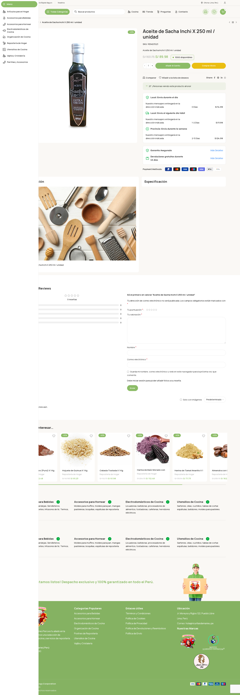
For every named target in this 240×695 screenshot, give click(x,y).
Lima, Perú (182, 618)
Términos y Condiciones (138, 613)
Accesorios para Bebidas (87, 613)
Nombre (131, 347)
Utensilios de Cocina (84, 638)
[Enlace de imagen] (188, 641)
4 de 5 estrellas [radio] (154, 310)
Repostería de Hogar (72, 474)
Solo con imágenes (192, 399)
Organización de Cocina (86, 628)
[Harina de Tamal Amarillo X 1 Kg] (189, 450)
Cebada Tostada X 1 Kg (111, 470)
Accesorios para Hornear (87, 618)
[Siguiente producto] (236, 22)
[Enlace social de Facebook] (214, 78)
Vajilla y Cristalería (83, 643)
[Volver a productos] (233, 22)
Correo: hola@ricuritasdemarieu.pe (195, 623)
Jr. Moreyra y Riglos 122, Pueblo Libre (195, 613)
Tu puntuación (135, 310)
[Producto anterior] (229, 22)
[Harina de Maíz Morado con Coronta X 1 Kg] (152, 450)
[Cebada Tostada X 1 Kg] (115, 450)
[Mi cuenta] (224, 3)
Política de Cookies (135, 618)
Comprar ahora (208, 65)
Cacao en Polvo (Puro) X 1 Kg (39, 470)
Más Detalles (216, 150)
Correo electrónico (137, 359)
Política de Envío (134, 633)
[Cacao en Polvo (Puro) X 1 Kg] (40, 450)
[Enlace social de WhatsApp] (225, 78)
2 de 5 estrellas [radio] (149, 310)
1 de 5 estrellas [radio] (147, 310)
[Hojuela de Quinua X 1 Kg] (77, 450)
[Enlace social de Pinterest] (218, 78)
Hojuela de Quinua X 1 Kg (74, 470)
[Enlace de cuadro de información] (41, 502)
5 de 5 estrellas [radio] (156, 310)
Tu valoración (134, 314)
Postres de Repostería (86, 633)
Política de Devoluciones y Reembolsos (146, 628)
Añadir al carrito (173, 65)
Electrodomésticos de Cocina (89, 623)
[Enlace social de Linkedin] (221, 78)
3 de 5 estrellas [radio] (152, 310)
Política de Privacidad (136, 623)
